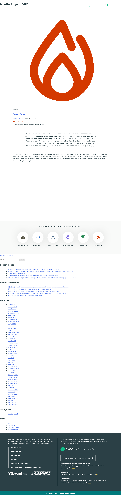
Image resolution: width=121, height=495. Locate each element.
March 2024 (12, 317)
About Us (15, 455)
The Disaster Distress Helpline (77, 458)
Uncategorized (13, 414)
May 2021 (11, 326)
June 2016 (11, 370)
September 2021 (13, 322)
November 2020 (13, 332)
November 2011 (13, 398)
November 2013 (13, 390)
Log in (10, 423)
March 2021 (12, 328)
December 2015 (13, 379)
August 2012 (12, 396)
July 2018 (11, 356)
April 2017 (11, 364)
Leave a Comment (6, 255)
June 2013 (11, 392)
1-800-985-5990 (88, 136)
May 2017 (11, 362)
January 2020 (12, 345)
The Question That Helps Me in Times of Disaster (34, 289)
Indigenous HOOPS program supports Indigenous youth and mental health (42, 287)
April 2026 (11, 305)
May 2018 (11, 358)
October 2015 (12, 381)
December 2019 (13, 347)
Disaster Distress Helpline (26, 6)
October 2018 (12, 353)
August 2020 (12, 334)
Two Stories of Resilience (16, 273)
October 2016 (12, 366)
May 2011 (11, 400)
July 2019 (11, 349)
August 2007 (12, 402)
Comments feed (13, 427)
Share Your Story (98, 5)
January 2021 (12, 330)
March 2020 (12, 341)
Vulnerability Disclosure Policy (27, 467)
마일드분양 (11, 287)
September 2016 (13, 368)
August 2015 (12, 385)
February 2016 (13, 375)
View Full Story (24, 210)
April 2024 (11, 315)
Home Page (16, 447)
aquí (92, 146)
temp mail (11, 293)
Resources (16, 451)
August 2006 (12, 405)
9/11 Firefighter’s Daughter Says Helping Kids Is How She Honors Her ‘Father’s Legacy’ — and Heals (42, 278)
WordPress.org (13, 429)
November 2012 (13, 394)
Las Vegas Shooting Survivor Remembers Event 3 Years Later (38, 291)
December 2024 (13, 311)
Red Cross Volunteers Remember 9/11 (30, 295)
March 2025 (12, 309)
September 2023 (13, 319)
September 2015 (13, 383)
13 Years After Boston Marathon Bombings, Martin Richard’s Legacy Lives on (33, 269)
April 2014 (11, 388)
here (62, 141)
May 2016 (11, 373)
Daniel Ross (19, 114)
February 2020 (13, 343)
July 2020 (11, 336)
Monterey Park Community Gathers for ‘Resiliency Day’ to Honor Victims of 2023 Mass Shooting (40, 271)
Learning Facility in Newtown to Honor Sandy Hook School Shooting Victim (33, 275)
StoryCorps (19, 118)
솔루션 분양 (11, 289)
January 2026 (12, 307)
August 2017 (12, 360)
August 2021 (12, 324)
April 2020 (11, 339)
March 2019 (12, 351)
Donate (14, 459)
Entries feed (12, 425)
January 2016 (12, 377)
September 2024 (13, 313)
